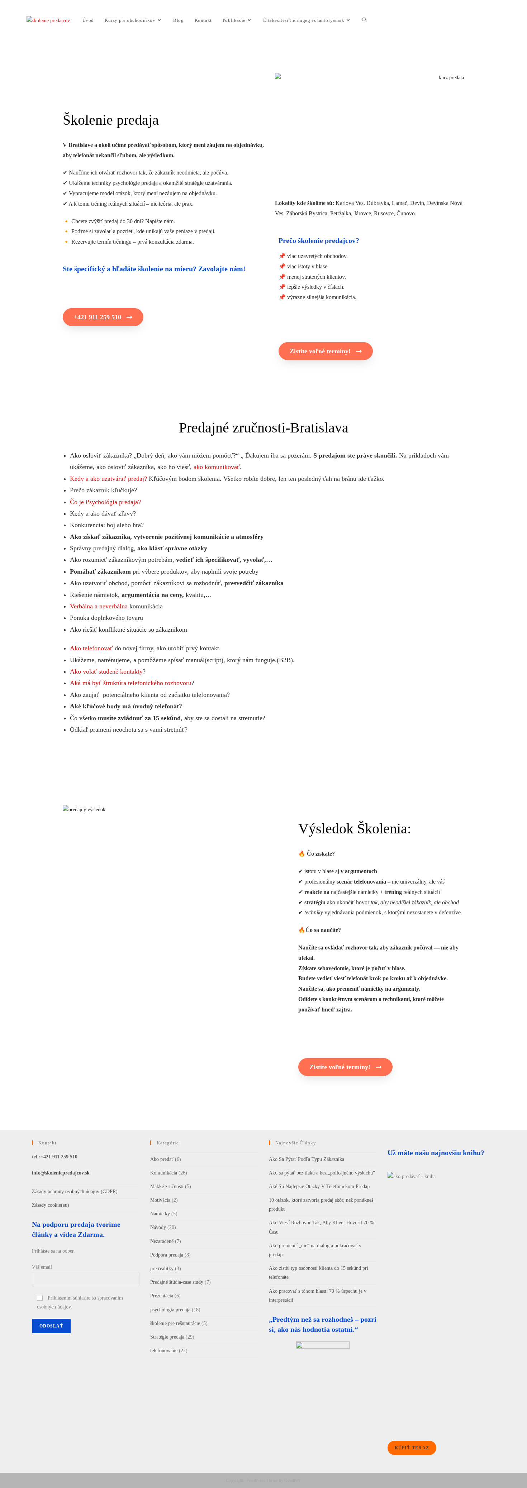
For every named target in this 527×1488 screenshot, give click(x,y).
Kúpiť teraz (412, 1447)
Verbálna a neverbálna (99, 606)
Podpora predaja (166, 1255)
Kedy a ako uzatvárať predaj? (108, 478)
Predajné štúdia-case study (176, 1282)
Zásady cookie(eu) (50, 1205)
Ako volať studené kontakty (106, 671)
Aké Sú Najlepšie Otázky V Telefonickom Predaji (319, 1186)
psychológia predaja (170, 1309)
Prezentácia (161, 1295)
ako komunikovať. (218, 466)
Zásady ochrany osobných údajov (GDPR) (75, 1191)
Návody (158, 1227)
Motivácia (160, 1200)
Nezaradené (162, 1241)
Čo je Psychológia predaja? (105, 502)
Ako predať (162, 1159)
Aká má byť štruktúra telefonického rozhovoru (130, 682)
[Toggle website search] (364, 20)
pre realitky (162, 1268)
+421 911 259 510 (59, 1156)
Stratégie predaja (167, 1337)
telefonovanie (163, 1350)
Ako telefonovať (91, 648)
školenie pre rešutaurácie (175, 1323)
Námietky (160, 1213)
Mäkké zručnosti (167, 1186)
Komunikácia (163, 1173)
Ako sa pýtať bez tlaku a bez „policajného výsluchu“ (322, 1173)
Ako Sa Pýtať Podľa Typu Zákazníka (306, 1159)
